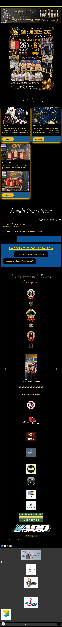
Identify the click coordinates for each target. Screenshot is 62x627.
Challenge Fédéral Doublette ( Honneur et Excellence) (21, 231)
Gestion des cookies (31, 624)
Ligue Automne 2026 (14, 134)
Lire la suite (8, 139)
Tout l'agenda (9, 239)
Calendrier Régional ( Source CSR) (19, 261)
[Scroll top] (59, 624)
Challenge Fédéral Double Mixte (13, 224)
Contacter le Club (54, 132)
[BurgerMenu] (58, 2)
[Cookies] (3, 624)
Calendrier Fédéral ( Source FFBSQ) (31, 254)
